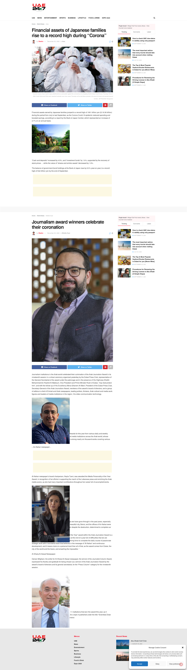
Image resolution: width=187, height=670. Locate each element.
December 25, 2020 (53, 41)
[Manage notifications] (181, 664)
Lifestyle (82, 18)
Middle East (49, 216)
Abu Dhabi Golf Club (139, 641)
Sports (62, 18)
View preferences (175, 664)
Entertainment (50, 18)
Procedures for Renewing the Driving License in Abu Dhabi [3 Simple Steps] (143, 79)
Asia (47, 24)
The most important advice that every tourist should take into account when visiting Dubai (143, 53)
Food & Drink (94, 18)
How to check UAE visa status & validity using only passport (143, 39)
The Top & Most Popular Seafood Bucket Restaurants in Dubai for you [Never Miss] (143, 67)
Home (33, 24)
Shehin (41, 41)
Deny (157, 664)
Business (72, 18)
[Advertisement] (88, 7)
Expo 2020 (106, 18)
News (39, 18)
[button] (183, 647)
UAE (33, 18)
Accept (139, 664)
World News (40, 24)
